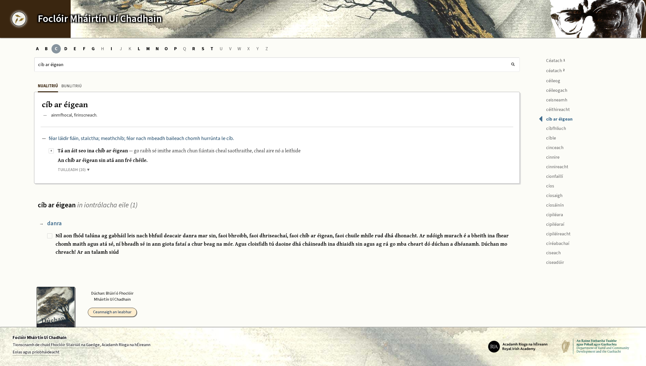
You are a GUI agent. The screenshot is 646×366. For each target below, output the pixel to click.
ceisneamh (556, 100)
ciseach (553, 252)
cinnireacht (556, 166)
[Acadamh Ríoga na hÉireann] (517, 346)
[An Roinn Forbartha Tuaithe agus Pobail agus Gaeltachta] (595, 346)
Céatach (555, 60)
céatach (554, 70)
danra (54, 223)
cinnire (552, 157)
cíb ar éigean (559, 119)
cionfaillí (554, 176)
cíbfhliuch (555, 128)
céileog (552, 80)
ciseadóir (554, 262)
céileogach (556, 90)
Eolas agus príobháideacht (36, 352)
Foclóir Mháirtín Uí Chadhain (39, 338)
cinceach (554, 147)
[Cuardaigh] (513, 65)
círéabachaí (557, 243)
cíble (550, 138)
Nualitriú (48, 86)
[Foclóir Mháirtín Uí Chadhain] (18, 18)
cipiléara (554, 214)
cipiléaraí (554, 224)
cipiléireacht (558, 234)
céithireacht (557, 109)
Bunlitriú (71, 86)
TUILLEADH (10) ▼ (74, 170)
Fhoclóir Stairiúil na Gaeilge (75, 345)
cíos (549, 186)
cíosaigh (553, 195)
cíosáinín (554, 205)
